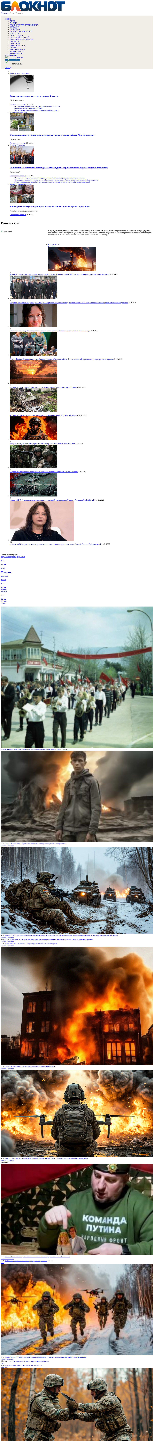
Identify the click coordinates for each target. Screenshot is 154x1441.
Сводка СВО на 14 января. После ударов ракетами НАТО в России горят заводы (30, 1066)
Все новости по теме (18, 104)
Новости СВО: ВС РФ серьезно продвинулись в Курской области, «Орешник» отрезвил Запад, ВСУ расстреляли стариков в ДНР (45, 1357)
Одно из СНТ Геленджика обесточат (28, 108)
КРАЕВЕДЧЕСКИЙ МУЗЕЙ (21, 31)
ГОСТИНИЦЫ (17, 58)
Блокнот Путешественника (20, 184)
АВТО (12, 21)
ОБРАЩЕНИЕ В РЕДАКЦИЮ (22, 39)
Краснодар (4, 1367)
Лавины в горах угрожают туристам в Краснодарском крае (23, 1365)
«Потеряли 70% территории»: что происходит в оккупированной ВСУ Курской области (44, 415)
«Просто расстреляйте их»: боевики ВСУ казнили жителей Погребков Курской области (44, 472)
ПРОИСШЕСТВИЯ (17, 45)
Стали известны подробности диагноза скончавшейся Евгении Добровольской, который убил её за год (50, 331)
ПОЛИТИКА (15, 43)
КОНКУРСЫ (15, 29)
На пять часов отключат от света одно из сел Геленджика (36, 110)
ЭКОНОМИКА (16, 53)
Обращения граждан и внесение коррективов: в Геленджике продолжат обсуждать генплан (49, 178)
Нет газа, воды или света (19, 74)
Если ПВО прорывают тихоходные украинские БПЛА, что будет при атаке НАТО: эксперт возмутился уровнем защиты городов (59, 274)
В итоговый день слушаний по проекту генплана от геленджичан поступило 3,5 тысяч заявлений (52, 182)
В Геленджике (53, 244)
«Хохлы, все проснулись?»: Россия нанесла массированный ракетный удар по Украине (43, 387)
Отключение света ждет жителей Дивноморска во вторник (37, 106)
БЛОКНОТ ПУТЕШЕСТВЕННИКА (24, 25)
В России (51, 246)
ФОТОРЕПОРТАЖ (17, 49)
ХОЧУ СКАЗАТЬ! (17, 51)
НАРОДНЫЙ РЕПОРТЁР (20, 37)
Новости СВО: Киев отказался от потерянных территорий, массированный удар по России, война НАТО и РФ (53, 500)
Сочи (2, 1263)
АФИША (13, 23)
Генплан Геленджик (17, 145)
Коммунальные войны (18, 112)
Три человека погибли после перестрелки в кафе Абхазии (31, 1361)
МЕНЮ (8, 19)
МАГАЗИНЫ (17, 64)
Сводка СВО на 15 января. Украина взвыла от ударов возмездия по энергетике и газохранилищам (35, 844)
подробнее (21, 557)
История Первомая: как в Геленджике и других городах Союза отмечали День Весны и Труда (30, 749)
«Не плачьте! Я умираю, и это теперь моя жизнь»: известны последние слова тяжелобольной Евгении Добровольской (56, 544)
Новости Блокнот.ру (7, 846)
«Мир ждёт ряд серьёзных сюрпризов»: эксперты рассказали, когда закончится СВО (42, 444)
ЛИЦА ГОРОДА (16, 35)
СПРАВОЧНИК (11, 55)
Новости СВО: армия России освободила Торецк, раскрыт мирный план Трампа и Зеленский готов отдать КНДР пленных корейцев (46, 1158)
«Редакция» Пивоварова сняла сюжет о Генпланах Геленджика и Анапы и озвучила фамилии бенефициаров (56, 180)
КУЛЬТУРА (14, 33)
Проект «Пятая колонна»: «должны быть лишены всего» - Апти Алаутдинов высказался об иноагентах (37, 1257)
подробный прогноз (8, 557)
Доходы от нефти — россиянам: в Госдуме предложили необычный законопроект (31, 944)
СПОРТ (13, 47)
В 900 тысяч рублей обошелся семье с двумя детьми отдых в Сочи (26, 1261)
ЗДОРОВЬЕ (14, 27)
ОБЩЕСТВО (15, 41)
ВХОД (8, 68)
